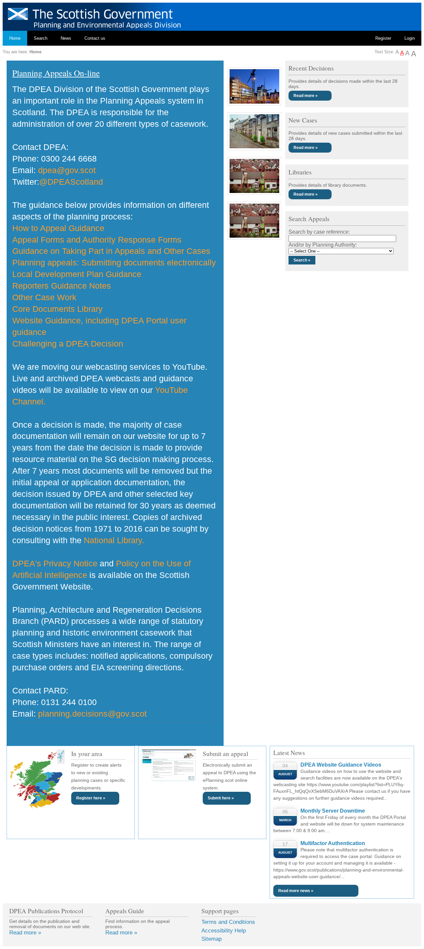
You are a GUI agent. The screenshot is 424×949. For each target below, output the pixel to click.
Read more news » (295, 890)
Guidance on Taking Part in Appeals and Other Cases (111, 251)
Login (409, 38)
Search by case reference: (319, 232)
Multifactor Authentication (332, 843)
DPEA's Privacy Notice (54, 563)
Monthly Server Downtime (332, 811)
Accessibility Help (223, 930)
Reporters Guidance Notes (61, 285)
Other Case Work (44, 297)
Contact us (94, 38)
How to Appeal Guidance (58, 228)
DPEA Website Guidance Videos (340, 765)
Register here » (90, 798)
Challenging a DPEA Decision (67, 343)
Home (15, 38)
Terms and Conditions (228, 922)
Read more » (305, 95)
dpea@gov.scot (67, 170)
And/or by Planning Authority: (323, 245)
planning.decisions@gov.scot (92, 713)
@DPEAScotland (71, 181)
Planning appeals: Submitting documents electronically (114, 262)
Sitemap (211, 939)
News (66, 38)
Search (40, 38)
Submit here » (221, 798)
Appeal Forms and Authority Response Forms (97, 239)
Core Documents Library (57, 308)
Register (383, 38)
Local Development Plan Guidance (76, 274)
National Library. (114, 540)
